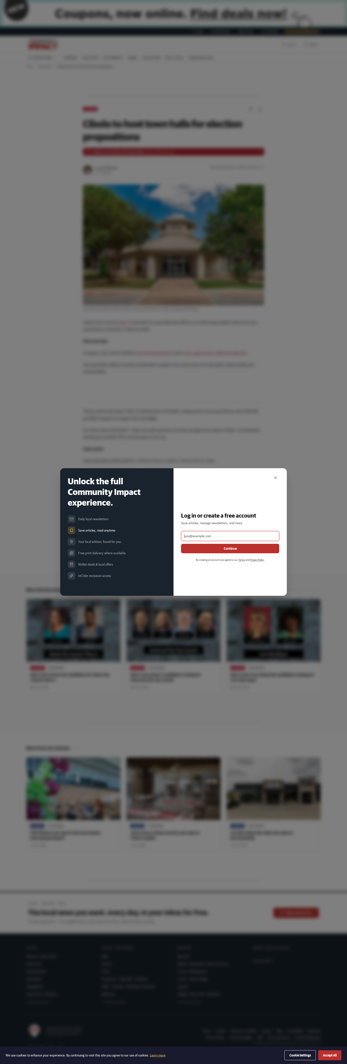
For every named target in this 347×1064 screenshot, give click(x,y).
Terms (241, 559)
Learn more (157, 1055)
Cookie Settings (300, 1055)
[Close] (275, 477)
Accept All (330, 1055)
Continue (230, 548)
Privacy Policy (257, 559)
